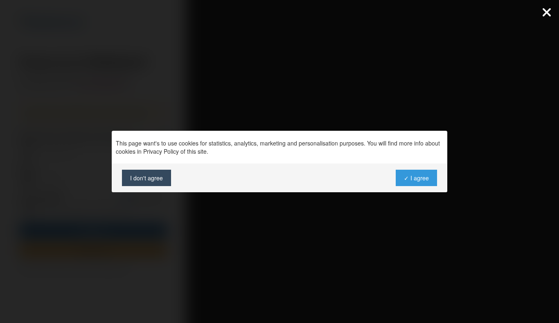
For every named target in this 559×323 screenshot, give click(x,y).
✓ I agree (416, 178)
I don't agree (146, 178)
